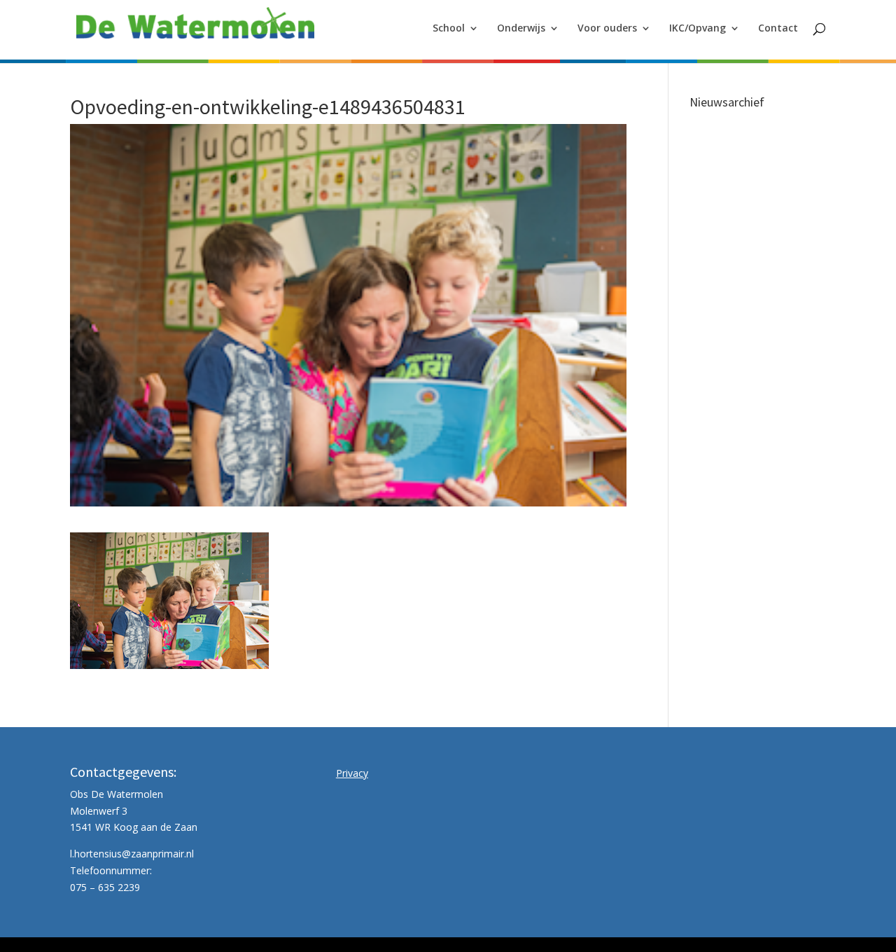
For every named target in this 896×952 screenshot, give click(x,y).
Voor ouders (607, 28)
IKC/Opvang (697, 28)
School (449, 28)
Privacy (352, 773)
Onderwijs (521, 28)
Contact (778, 28)
